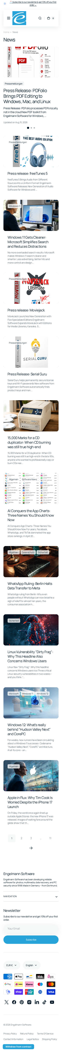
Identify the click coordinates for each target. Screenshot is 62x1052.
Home (6, 32)
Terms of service (45, 1030)
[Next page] (30, 841)
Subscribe (29, 936)
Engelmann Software (21, 1021)
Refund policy (27, 1030)
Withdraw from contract (18, 1046)
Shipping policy (10, 1041)
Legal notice (33, 1035)
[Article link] (29, 165)
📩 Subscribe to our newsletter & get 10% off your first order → (33, 3)
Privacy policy (10, 1030)
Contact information (13, 1035)
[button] (8, 18)
